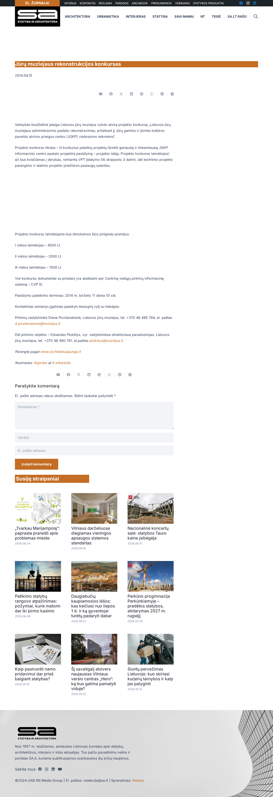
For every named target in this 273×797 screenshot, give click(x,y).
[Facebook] (40, 769)
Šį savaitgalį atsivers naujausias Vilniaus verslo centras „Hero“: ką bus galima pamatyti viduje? (93, 678)
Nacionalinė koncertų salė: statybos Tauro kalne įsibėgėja (148, 533)
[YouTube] (60, 769)
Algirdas (40, 363)
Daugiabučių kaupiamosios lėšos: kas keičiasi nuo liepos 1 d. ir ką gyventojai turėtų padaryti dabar (93, 606)
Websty (138, 780)
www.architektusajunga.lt (60, 352)
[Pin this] (141, 94)
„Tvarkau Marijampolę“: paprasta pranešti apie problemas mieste (37, 533)
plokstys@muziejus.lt (106, 340)
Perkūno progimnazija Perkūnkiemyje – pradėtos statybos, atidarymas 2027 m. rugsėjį (149, 606)
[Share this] (111, 94)
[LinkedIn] (53, 769)
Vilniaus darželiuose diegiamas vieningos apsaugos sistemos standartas (91, 535)
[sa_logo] (37, 16)
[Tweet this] (121, 94)
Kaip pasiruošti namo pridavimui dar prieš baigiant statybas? (35, 673)
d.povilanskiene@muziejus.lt (37, 323)
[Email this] (101, 94)
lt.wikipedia (61, 363)
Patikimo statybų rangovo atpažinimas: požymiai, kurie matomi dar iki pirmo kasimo (37, 603)
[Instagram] (46, 769)
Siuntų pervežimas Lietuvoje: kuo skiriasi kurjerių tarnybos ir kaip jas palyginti (150, 676)
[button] (255, 16)
